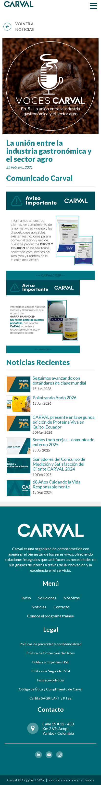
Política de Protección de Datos (50, 653)
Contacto (61, 606)
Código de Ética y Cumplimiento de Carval (50, 689)
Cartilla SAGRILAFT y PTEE (50, 698)
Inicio (26, 597)
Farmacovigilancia (50, 680)
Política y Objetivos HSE (50, 662)
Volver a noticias (24, 26)
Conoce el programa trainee (50, 615)
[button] (93, 5)
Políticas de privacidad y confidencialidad (50, 644)
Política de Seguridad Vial (50, 671)
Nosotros (71, 597)
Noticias (39, 606)
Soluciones (47, 597)
